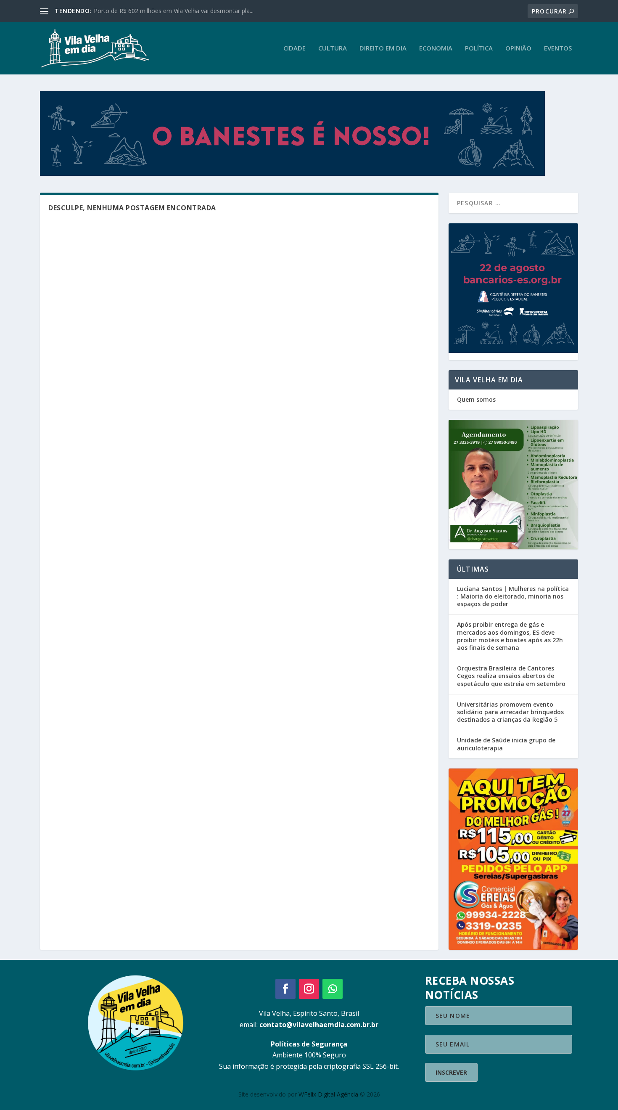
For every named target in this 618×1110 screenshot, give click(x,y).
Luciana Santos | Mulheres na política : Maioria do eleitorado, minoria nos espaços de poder (513, 596)
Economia (435, 48)
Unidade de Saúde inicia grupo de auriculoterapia (506, 744)
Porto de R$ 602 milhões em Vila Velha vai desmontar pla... (174, 11)
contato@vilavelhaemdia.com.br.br (318, 1024)
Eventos (558, 48)
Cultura (332, 48)
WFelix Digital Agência (328, 1094)
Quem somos (476, 399)
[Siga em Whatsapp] (332, 989)
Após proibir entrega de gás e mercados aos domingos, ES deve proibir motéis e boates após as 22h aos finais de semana (510, 636)
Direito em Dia (383, 48)
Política (479, 48)
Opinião (518, 48)
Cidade (294, 48)
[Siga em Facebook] (285, 989)
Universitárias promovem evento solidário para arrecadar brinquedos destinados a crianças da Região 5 (510, 711)
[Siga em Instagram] (309, 989)
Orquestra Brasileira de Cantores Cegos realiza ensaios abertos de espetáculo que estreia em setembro (511, 675)
